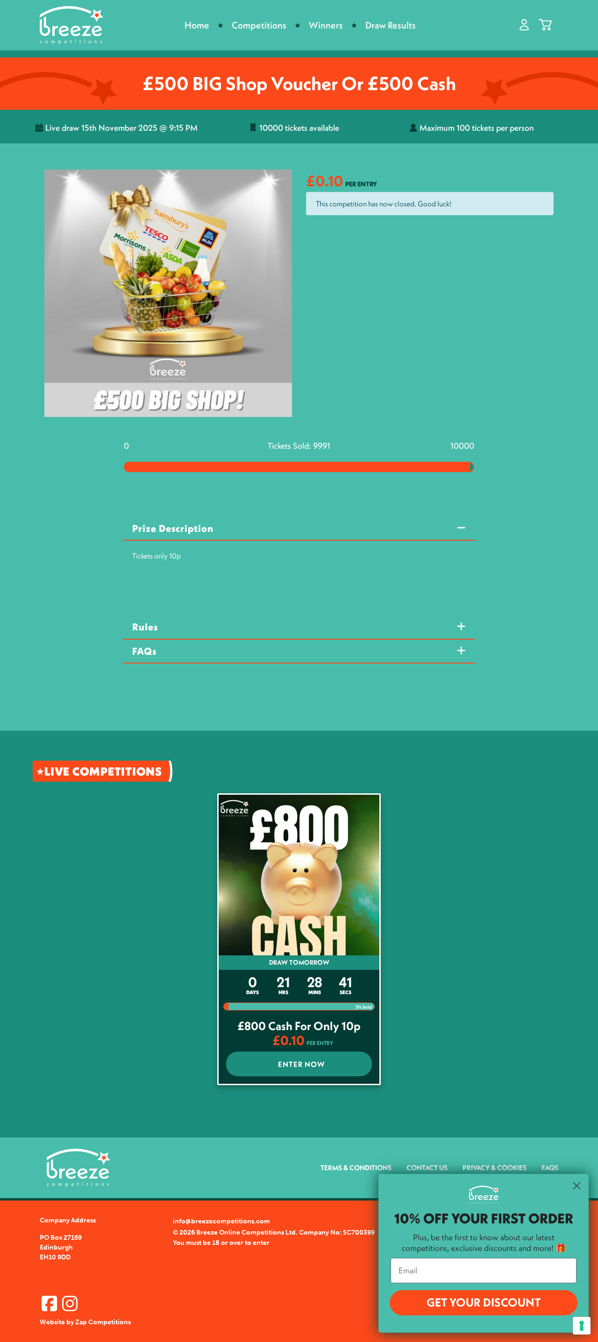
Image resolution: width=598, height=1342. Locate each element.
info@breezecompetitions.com (221, 1221)
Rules (145, 627)
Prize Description (173, 528)
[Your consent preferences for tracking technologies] (582, 1326)
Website (52, 1322)
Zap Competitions (103, 1322)
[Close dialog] (577, 1186)
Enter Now (301, 1064)
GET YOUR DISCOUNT (484, 1302)
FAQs (144, 651)
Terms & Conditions (356, 1167)
